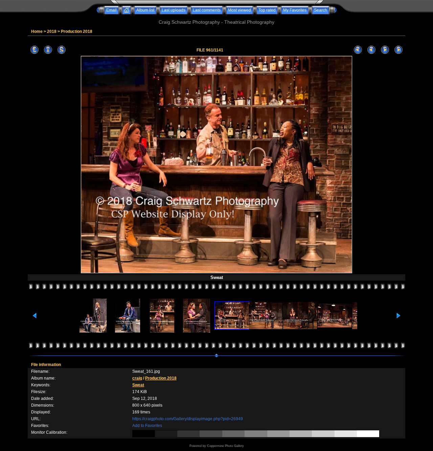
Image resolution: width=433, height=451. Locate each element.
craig (137, 378)
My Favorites (294, 10)
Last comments (207, 10)
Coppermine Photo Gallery (225, 446)
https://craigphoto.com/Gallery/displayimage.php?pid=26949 (187, 418)
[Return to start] (358, 50)
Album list (145, 10)
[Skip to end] (398, 50)
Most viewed (239, 10)
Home (37, 31)
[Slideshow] (61, 50)
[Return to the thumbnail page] (34, 50)
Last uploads (173, 10)
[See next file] (385, 50)
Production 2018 (76, 31)
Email (111, 10)
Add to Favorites (147, 425)
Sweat (138, 385)
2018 (51, 31)
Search (320, 10)
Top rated (267, 10)
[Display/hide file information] (48, 50)
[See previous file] (371, 50)
